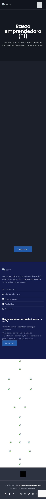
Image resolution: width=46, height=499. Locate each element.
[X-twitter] (13, 493)
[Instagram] (21, 493)
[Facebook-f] (9, 493)
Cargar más (22, 249)
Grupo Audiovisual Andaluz (30, 485)
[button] (39, 5)
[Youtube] (5, 493)
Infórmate (9, 343)
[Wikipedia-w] (36, 493)
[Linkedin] (32, 493)
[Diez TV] (6, 4)
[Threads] (25, 493)
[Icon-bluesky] (17, 493)
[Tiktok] (29, 493)
